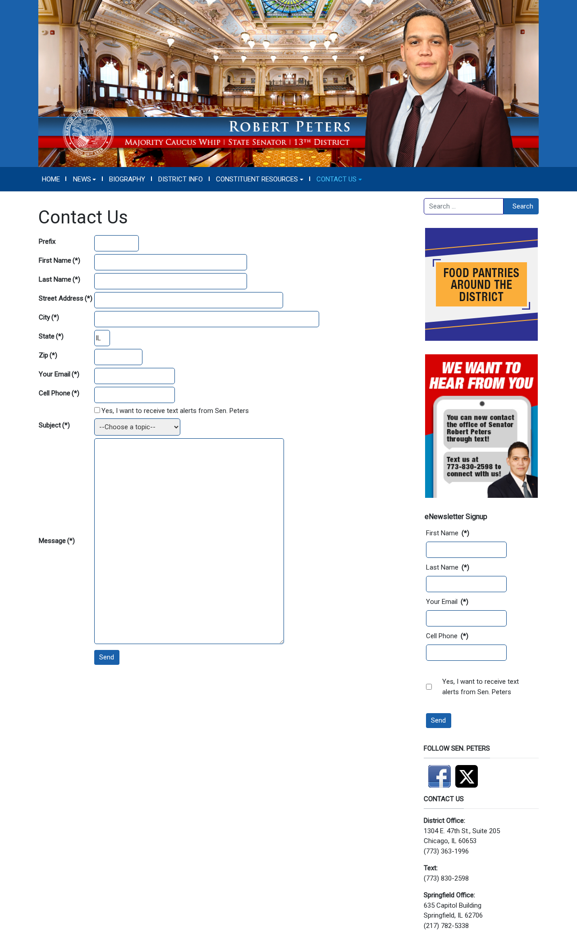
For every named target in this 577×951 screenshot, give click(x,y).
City (49, 317)
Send (106, 657)
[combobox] (464, 206)
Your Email (59, 374)
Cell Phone (59, 393)
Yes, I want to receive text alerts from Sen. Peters (175, 411)
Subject (54, 425)
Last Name (59, 279)
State (51, 336)
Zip (48, 355)
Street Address (65, 298)
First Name (59, 260)
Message (57, 541)
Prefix (47, 241)
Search (523, 206)
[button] (84, 179)
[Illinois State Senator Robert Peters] (288, 83)
